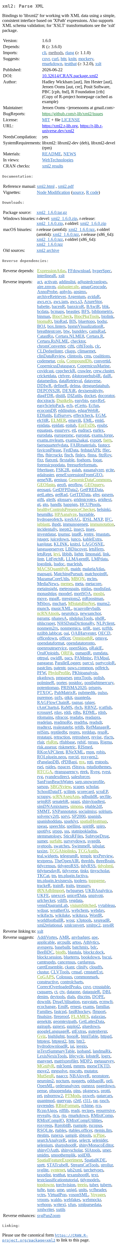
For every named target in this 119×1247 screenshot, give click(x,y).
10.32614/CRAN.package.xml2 (70, 75)
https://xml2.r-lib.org (60, 125)
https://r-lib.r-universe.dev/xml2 (72, 128)
